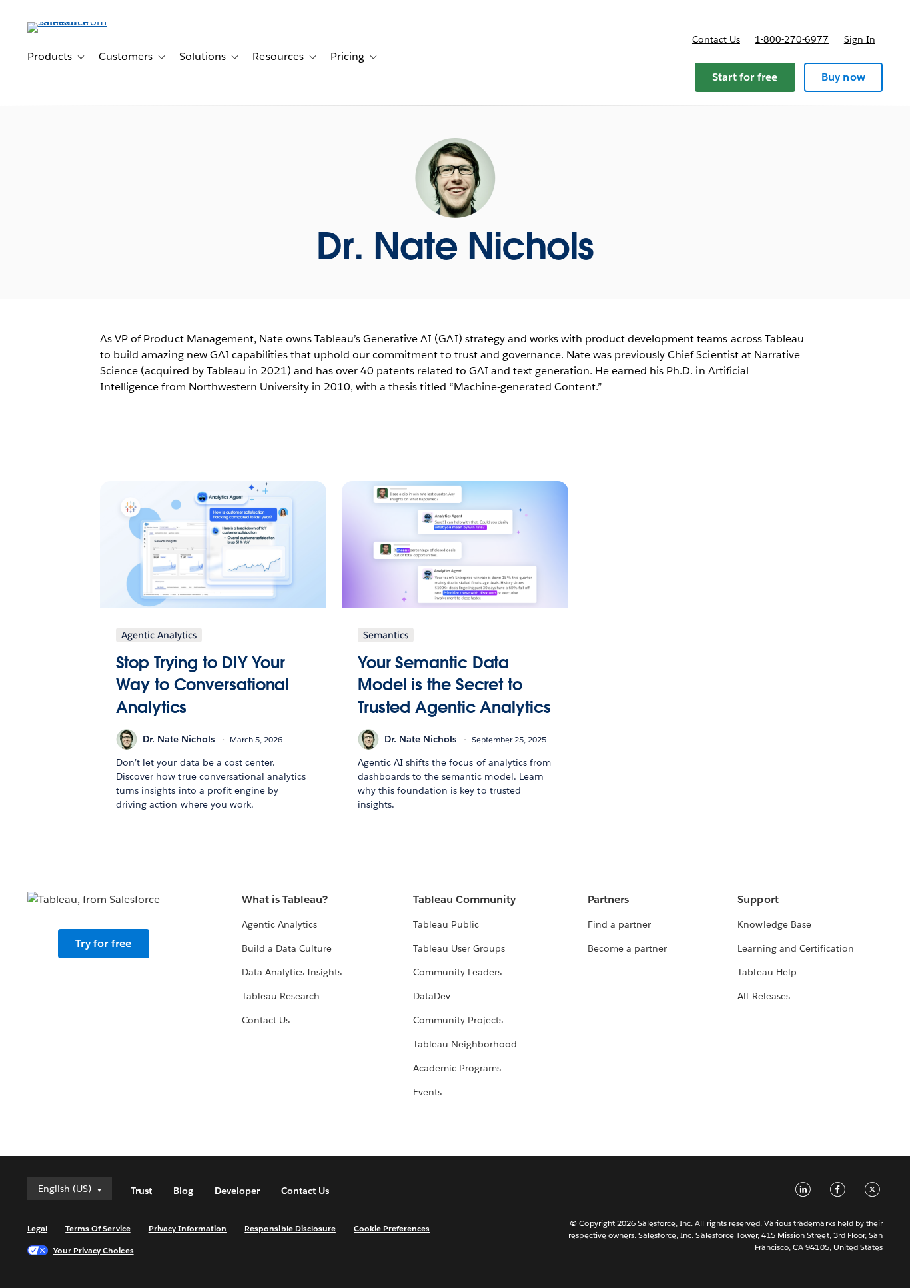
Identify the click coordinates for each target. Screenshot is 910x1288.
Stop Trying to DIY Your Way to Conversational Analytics (202, 685)
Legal (37, 1228)
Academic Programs (457, 1068)
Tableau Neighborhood (465, 1044)
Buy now (843, 77)
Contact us (716, 39)
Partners (608, 899)
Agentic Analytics (279, 924)
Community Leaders (457, 972)
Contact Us (266, 1020)
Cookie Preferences (392, 1228)
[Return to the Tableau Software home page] (77, 22)
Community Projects (458, 1020)
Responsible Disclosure (290, 1228)
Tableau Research (281, 996)
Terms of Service (97, 1228)
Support (757, 899)
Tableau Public (446, 924)
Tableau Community (464, 899)
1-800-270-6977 (792, 39)
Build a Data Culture (287, 948)
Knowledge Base (774, 924)
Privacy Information (188, 1228)
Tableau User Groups (459, 948)
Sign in (859, 39)
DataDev (431, 996)
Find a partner (619, 924)
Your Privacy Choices (93, 1250)
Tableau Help (766, 972)
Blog (183, 1191)
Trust (141, 1191)
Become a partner (627, 948)
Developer (237, 1191)
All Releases (763, 996)
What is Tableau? (285, 899)
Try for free (103, 943)
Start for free (745, 77)
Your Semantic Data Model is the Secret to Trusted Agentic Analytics (454, 685)
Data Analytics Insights (292, 972)
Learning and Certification (795, 948)
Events (427, 1092)
